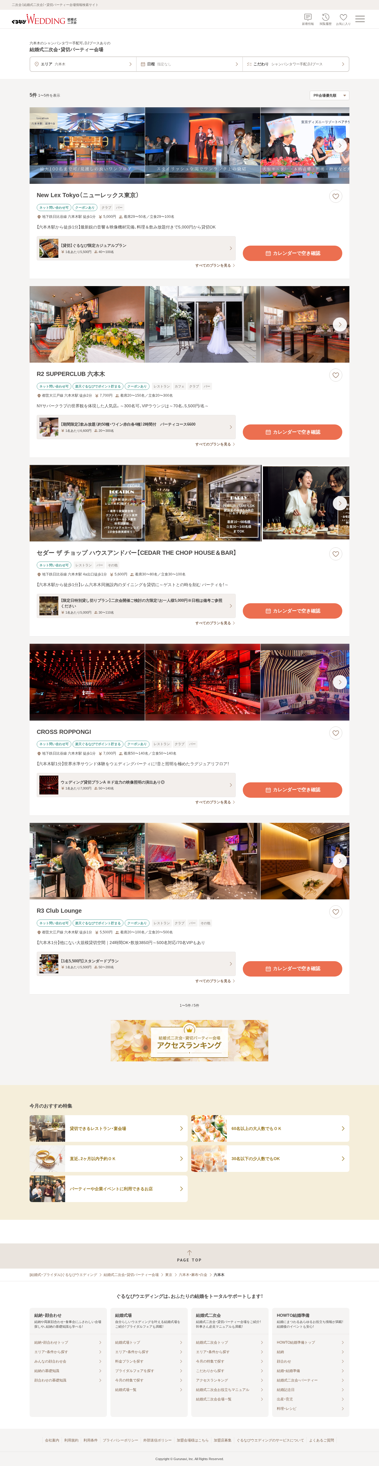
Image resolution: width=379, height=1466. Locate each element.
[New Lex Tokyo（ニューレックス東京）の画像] (189, 145)
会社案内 (52, 1440)
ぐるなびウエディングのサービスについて (270, 1440)
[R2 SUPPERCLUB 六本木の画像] (189, 324)
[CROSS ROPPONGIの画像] (189, 682)
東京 (168, 1275)
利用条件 (90, 1440)
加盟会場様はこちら (193, 1440)
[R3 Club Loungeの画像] (189, 861)
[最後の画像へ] (340, 145)
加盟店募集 (223, 1440)
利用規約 (71, 1440)
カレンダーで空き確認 (296, 253)
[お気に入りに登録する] (335, 196)
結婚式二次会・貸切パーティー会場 (131, 1275)
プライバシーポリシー (120, 1440)
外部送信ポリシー (157, 1440)
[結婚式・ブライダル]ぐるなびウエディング (63, 1275)
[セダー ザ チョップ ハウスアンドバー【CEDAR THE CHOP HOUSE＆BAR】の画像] (189, 503)
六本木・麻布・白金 (193, 1275)
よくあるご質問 (321, 1440)
